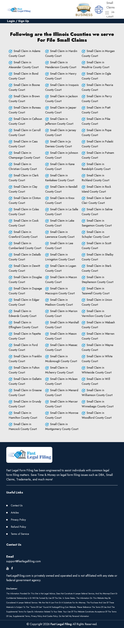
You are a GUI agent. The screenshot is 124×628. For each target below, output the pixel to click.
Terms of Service (20, 534)
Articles (15, 512)
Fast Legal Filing (61, 624)
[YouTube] (7, 568)
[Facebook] (12, 568)
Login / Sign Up (18, 21)
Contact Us (17, 505)
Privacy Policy (18, 520)
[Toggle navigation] (107, 13)
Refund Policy (18, 527)
